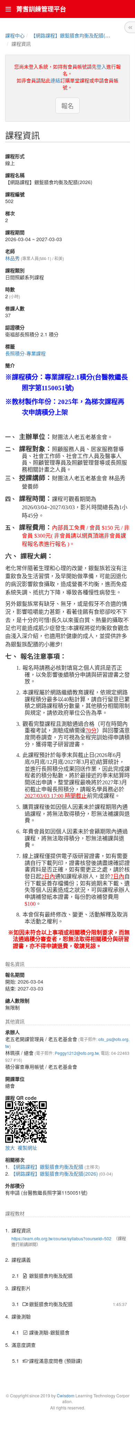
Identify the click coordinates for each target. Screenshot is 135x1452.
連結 (55, 80)
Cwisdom (65, 1395)
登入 (101, 66)
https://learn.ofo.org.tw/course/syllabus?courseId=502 (61, 1238)
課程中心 (15, 35)
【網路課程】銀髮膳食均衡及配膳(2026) (74, 35)
